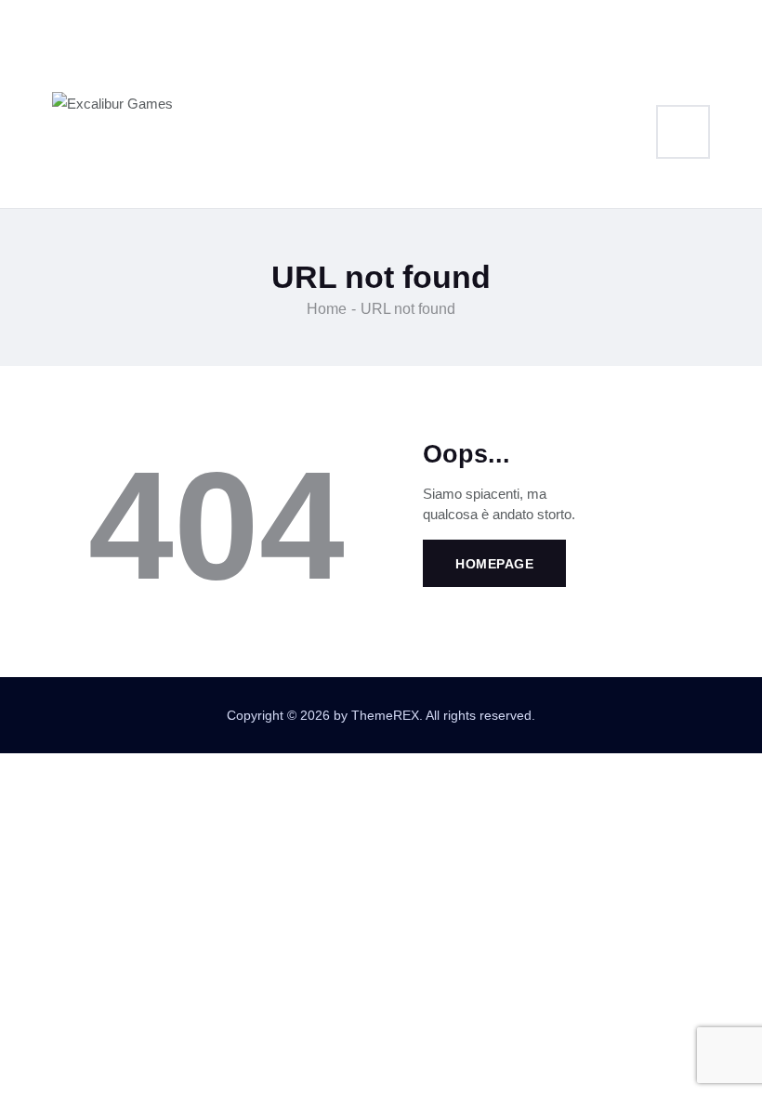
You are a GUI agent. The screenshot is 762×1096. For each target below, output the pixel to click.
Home (327, 309)
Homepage (494, 563)
